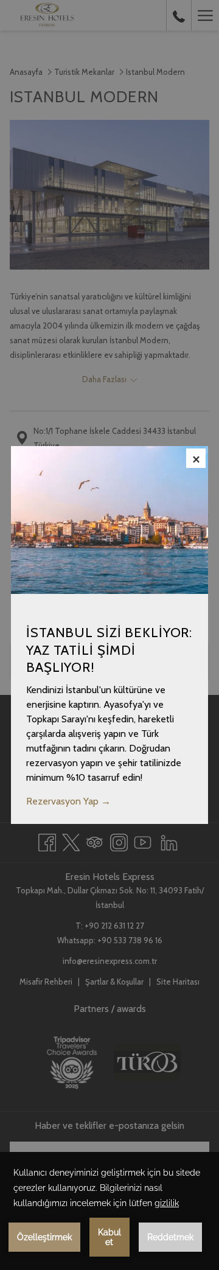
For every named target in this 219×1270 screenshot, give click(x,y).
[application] (109, 1211)
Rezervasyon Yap (63, 801)
